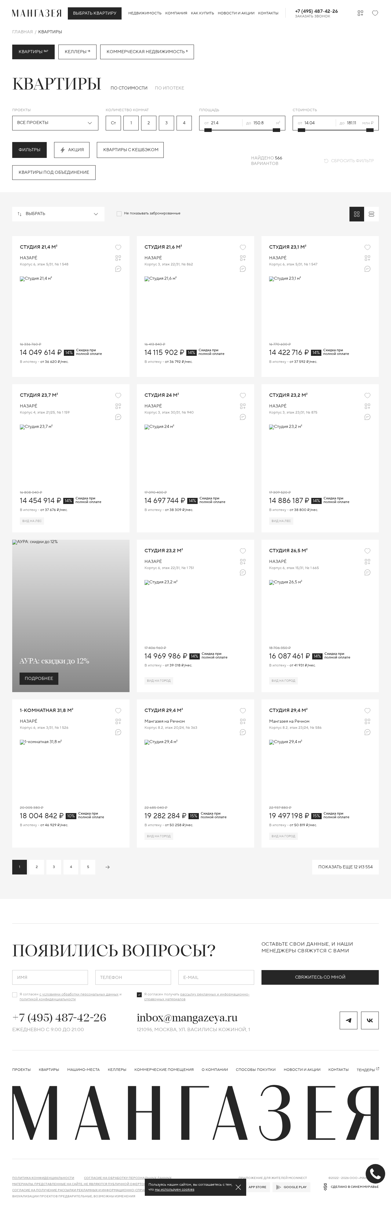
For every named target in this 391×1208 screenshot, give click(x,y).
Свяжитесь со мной (320, 977)
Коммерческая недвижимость (147, 52)
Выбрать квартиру (94, 13)
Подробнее (39, 678)
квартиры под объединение (54, 172)
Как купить (202, 13)
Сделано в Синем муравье (355, 1187)
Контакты (268, 13)
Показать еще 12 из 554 (345, 867)
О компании (215, 1069)
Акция (76, 150)
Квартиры (49, 1069)
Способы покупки (256, 1069)
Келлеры (77, 52)
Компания (176, 13)
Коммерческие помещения (164, 1069)
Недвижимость (145, 13)
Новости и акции (236, 13)
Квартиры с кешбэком (131, 150)
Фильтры (29, 150)
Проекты (21, 1069)
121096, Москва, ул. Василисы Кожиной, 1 (193, 1030)
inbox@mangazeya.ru (187, 1018)
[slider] (208, 130)
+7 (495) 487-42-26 (316, 11)
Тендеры (366, 1070)
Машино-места (83, 1069)
